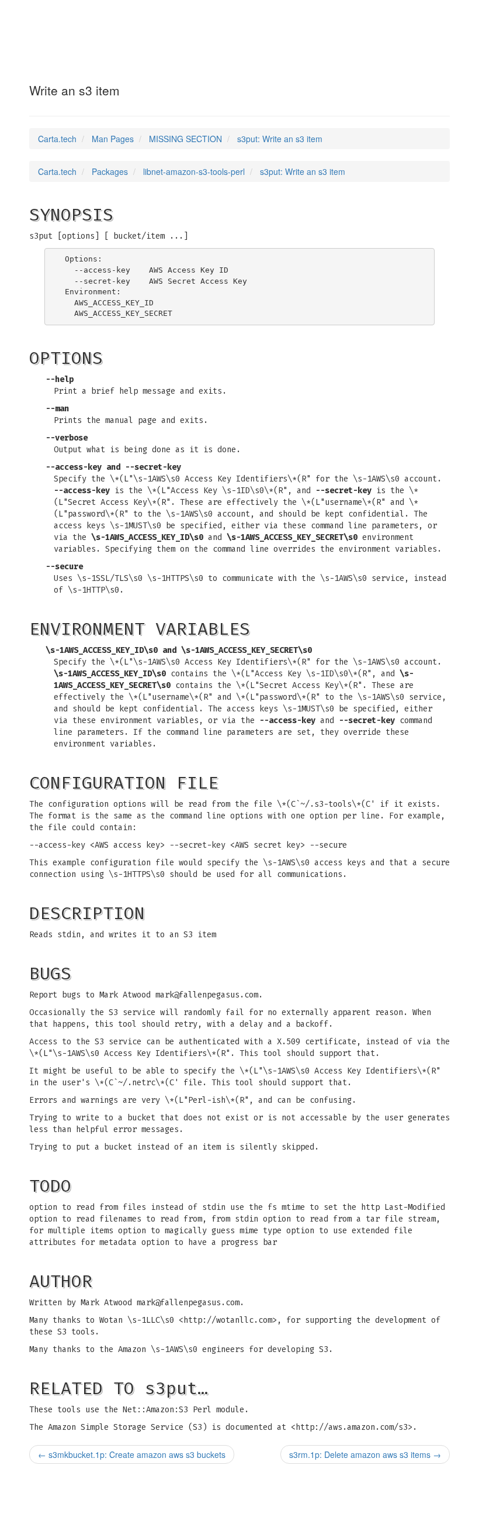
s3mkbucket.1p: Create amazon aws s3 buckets (131, 1454)
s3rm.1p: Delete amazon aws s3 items (365, 1454)
